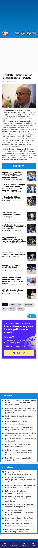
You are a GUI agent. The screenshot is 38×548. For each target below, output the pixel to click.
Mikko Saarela (6, 201)
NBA (4, 309)
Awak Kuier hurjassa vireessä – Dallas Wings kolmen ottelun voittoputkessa (14, 227)
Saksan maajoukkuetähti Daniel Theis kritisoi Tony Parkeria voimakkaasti (19, 519)
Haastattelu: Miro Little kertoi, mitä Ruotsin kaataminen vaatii (11, 267)
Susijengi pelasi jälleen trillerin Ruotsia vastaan (11, 198)
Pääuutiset (12, 309)
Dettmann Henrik (15, 305)
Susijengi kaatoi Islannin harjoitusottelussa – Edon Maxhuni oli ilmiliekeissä (19, 512)
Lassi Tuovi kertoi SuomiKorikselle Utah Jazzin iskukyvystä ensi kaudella (19, 530)
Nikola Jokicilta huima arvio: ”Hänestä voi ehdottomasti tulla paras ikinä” (20, 505)
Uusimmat (8, 395)
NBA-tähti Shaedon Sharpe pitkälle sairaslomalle (12, 291)
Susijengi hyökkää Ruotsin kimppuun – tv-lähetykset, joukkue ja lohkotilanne (20, 473)
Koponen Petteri (29, 305)
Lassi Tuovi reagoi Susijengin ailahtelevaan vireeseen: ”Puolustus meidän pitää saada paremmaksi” (13, 187)
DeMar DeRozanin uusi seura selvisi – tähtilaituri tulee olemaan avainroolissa (19, 525)
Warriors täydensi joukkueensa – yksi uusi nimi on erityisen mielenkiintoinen (14, 239)
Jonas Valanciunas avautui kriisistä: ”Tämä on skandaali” (14, 254)
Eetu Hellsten (6, 192)
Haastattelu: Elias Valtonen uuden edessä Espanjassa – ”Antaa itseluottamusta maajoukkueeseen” (12, 175)
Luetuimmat (8, 467)
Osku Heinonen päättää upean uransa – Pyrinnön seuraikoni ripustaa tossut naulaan (12, 280)
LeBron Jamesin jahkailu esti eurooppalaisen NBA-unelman (16, 492)
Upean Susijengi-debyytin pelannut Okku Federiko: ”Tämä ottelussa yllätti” (20, 486)
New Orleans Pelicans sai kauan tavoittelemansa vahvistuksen (12, 214)
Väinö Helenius (6, 179)
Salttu (3, 82)
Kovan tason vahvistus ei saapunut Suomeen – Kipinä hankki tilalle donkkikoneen (18, 499)
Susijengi (21, 309)
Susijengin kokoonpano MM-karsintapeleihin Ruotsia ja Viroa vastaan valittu (20, 479)
